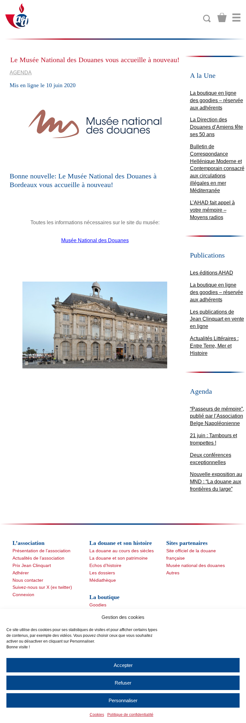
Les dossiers (102, 572)
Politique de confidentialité (130, 714)
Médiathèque (102, 580)
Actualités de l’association (38, 558)
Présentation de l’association (41, 550)
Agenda (21, 72)
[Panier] (222, 17)
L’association (28, 543)
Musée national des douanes (195, 565)
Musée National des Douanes (95, 240)
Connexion (23, 594)
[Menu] (236, 17)
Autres (172, 572)
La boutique (104, 597)
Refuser (123, 683)
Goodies (97, 604)
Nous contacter (27, 580)
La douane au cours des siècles (121, 550)
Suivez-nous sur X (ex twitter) (42, 587)
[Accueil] (17, 15)
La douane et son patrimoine (118, 558)
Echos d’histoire (105, 565)
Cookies (97, 714)
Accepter (123, 665)
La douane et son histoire (120, 543)
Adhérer (20, 572)
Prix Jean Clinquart (31, 565)
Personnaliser (123, 700)
